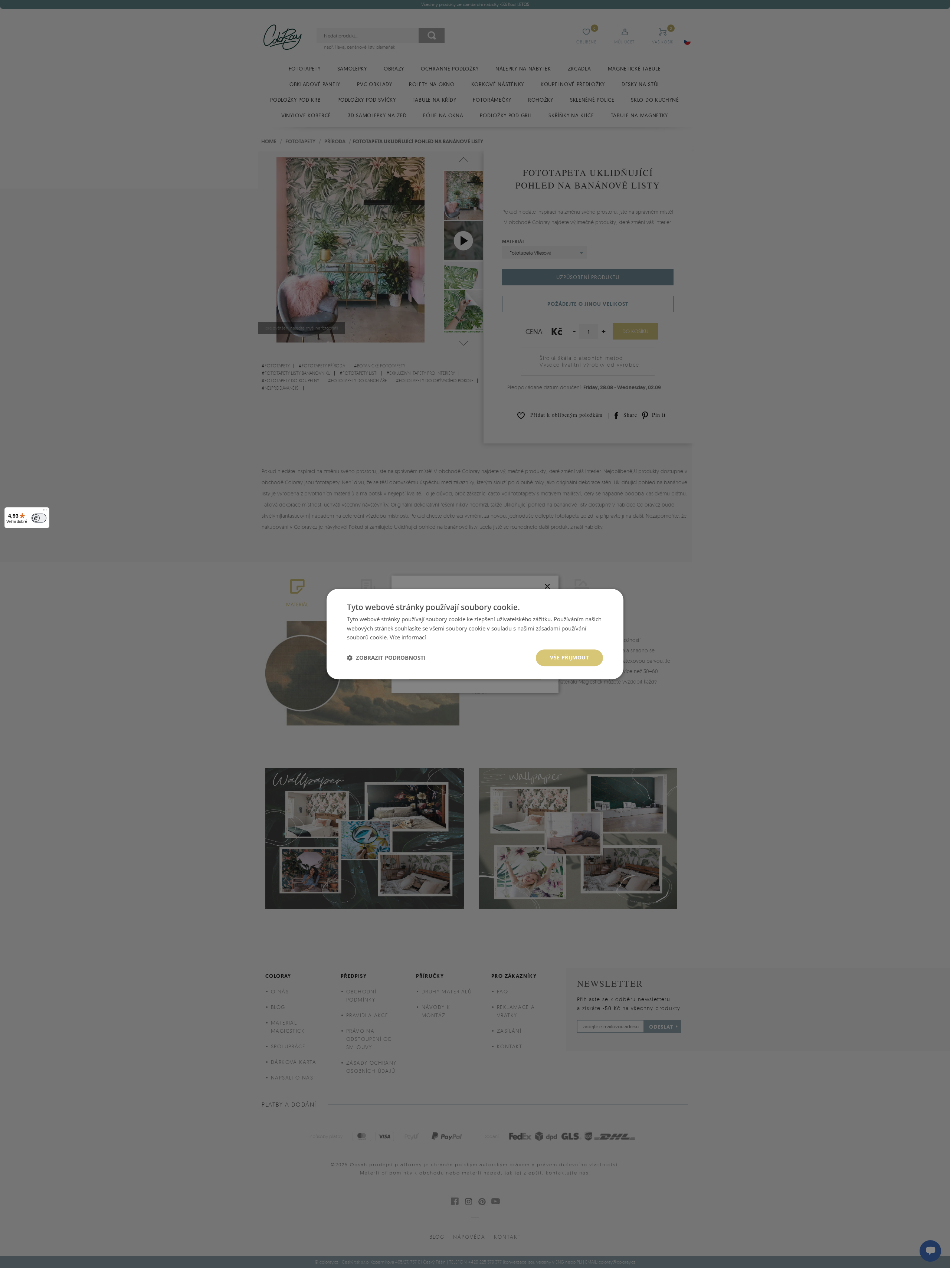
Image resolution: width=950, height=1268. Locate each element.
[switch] (39, 518)
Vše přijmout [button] (569, 657)
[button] (386, 658)
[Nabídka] (44, 511)
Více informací (408, 637)
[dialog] (475, 634)
